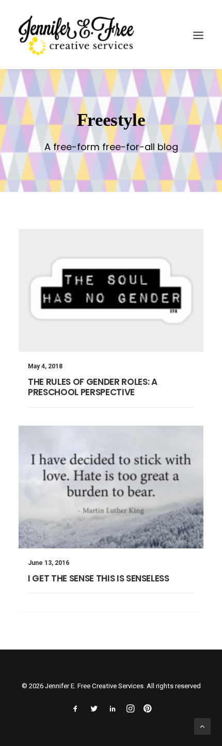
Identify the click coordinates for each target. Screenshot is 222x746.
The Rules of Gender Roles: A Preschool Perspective (92, 387)
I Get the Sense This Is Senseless (98, 578)
